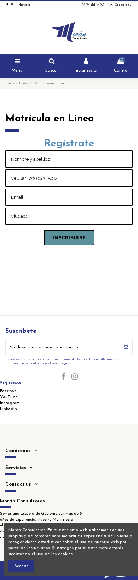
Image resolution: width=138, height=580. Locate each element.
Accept (21, 566)
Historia (24, 5)
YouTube (9, 397)
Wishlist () (95, 5)
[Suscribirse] (126, 347)
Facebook (9, 391)
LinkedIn (8, 409)
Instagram (9, 403)
